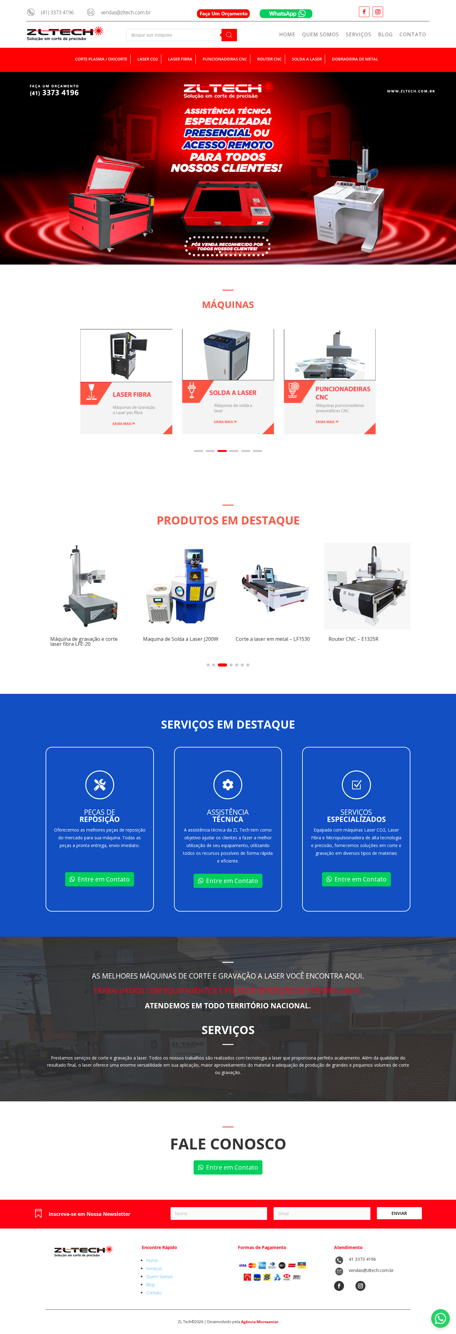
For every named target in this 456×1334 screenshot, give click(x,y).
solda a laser (307, 59)
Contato (413, 35)
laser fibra (180, 59)
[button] (198, 451)
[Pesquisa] (229, 35)
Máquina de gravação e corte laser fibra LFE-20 (67, 641)
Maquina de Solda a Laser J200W (163, 638)
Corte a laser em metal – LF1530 (256, 638)
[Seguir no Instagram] (378, 12)
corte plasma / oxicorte (101, 59)
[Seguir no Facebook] (364, 12)
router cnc (269, 59)
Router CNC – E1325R (336, 638)
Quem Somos (320, 35)
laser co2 (147, 59)
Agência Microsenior (259, 1321)
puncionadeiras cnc (225, 59)
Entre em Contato (104, 879)
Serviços (358, 35)
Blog (385, 35)
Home (287, 35)
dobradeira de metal (355, 59)
